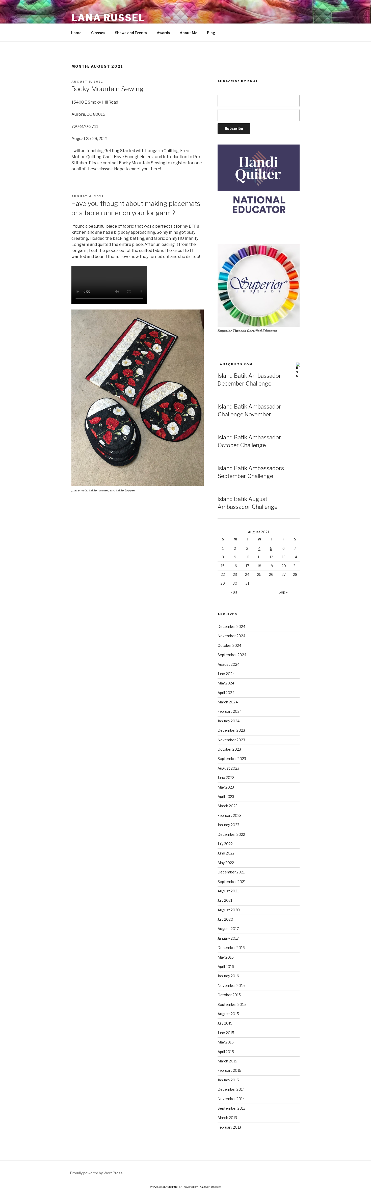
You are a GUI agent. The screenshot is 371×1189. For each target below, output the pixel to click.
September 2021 (232, 881)
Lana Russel (108, 17)
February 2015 (229, 1070)
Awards (163, 33)
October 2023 (229, 749)
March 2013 (227, 1117)
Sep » (283, 592)
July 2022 (225, 844)
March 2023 (227, 806)
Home (76, 33)
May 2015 (226, 1042)
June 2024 (226, 674)
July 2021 (225, 900)
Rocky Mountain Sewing (107, 89)
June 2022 (226, 853)
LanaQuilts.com (235, 364)
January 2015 (228, 1080)
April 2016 (226, 966)
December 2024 (231, 626)
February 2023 (230, 815)
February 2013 (229, 1127)
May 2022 (226, 863)
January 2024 (229, 721)
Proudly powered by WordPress (96, 1173)
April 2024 (226, 693)
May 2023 (226, 787)
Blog (211, 33)
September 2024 (232, 655)
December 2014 (231, 1089)
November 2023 (231, 740)
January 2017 (228, 938)
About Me (188, 33)
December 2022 (231, 834)
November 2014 (231, 1099)
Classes (98, 33)
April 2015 (226, 1052)
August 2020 (229, 910)
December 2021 (231, 872)
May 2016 (226, 957)
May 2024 (226, 683)
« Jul (234, 592)
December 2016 (231, 947)
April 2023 (226, 796)
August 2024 (229, 664)
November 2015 (231, 985)
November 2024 (231, 636)
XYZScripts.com (210, 1186)
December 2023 (231, 730)
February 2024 (230, 711)
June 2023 (226, 777)
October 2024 (229, 645)
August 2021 (228, 891)
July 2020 (225, 919)
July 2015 (225, 1023)
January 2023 (228, 825)
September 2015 (232, 1004)
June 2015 (226, 1033)
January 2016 (228, 976)
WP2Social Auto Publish (166, 1186)
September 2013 (232, 1108)
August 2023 (228, 768)
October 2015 (229, 995)
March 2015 (227, 1061)
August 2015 (228, 1014)
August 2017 (228, 928)
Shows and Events (131, 33)
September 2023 (232, 758)
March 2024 (228, 702)
